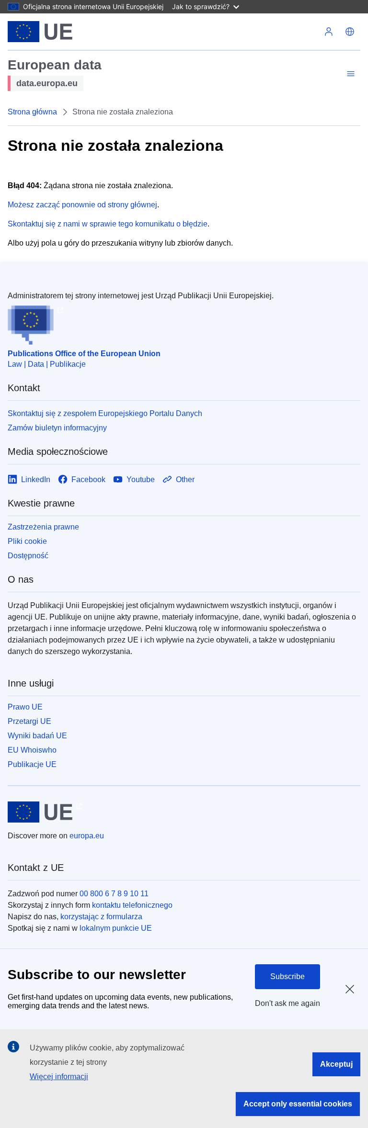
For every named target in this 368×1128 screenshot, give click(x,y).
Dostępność (28, 556)
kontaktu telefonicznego (132, 905)
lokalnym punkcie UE (116, 928)
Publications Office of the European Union (84, 354)
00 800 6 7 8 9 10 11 (114, 894)
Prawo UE (25, 707)
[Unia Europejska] (40, 31)
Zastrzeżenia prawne (43, 527)
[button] (349, 31)
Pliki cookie (27, 541)
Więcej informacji (59, 1076)
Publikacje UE (32, 764)
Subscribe (287, 976)
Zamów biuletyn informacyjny (57, 428)
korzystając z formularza (101, 917)
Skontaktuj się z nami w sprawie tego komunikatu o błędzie (107, 224)
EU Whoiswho (32, 750)
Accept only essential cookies (297, 1104)
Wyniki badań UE (37, 736)
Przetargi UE (29, 721)
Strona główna (32, 112)
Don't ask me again (287, 1003)
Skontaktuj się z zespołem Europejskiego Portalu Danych (105, 413)
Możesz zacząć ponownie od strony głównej (82, 205)
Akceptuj (336, 1064)
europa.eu (86, 836)
